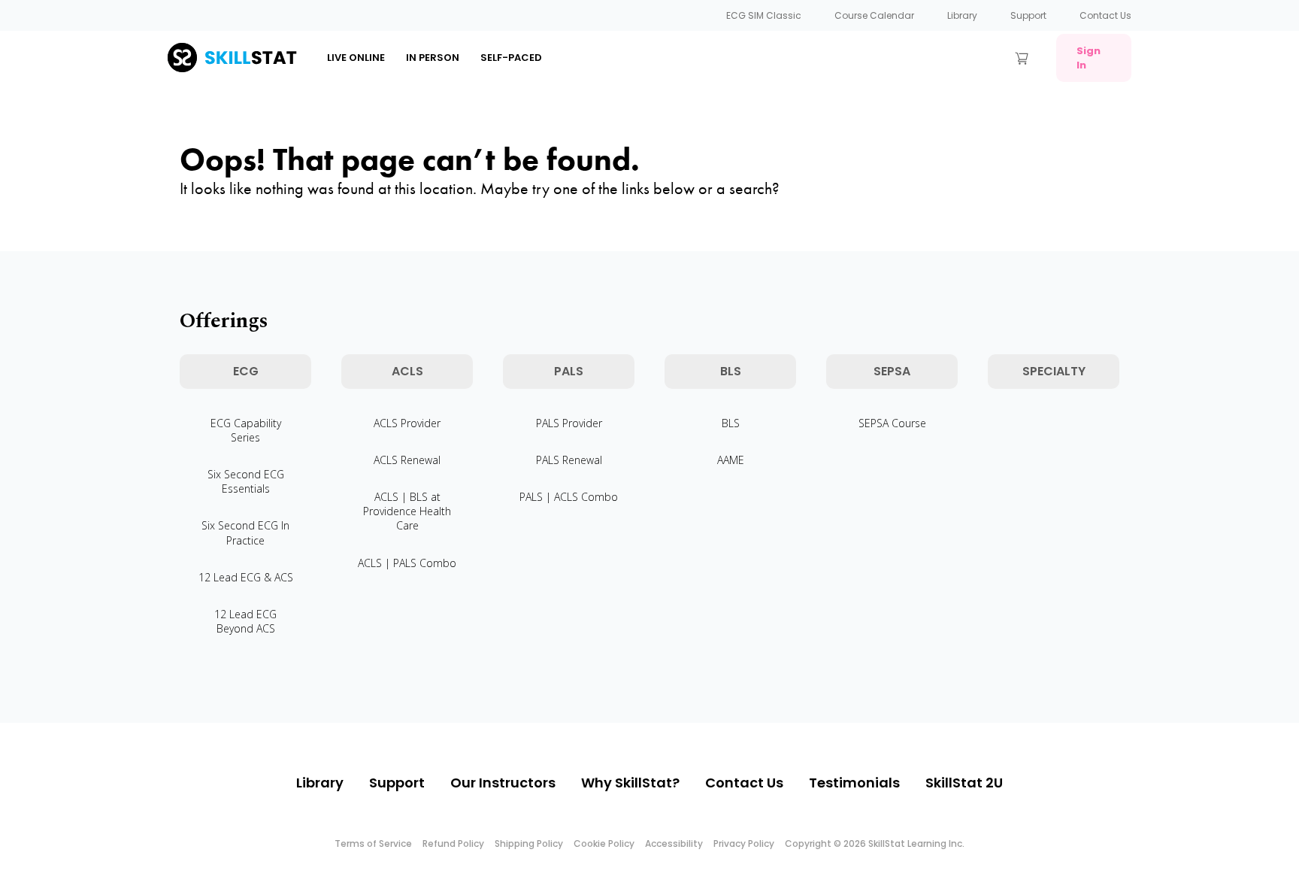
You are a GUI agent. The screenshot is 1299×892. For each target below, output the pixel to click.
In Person (432, 57)
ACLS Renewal (407, 460)
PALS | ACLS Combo (568, 497)
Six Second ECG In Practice (245, 532)
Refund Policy (453, 843)
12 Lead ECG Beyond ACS (245, 621)
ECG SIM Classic (763, 15)
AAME (730, 460)
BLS (731, 423)
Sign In (1088, 58)
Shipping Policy (529, 843)
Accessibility (674, 843)
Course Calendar (874, 15)
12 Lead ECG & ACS (245, 577)
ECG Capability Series (245, 430)
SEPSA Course (892, 423)
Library (962, 15)
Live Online (356, 57)
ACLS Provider (407, 423)
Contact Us (1105, 15)
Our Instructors (503, 782)
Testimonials (854, 782)
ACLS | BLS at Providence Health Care (407, 511)
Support (1028, 15)
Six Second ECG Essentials (245, 481)
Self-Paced (511, 57)
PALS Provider (569, 423)
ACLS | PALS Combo (407, 563)
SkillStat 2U (964, 782)
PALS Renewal (569, 460)
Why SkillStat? (630, 782)
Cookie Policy (604, 843)
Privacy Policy (743, 843)
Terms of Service (373, 843)
